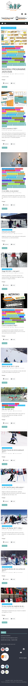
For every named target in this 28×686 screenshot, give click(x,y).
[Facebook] (22, 14)
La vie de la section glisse (11, 55)
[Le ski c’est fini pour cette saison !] (14, 469)
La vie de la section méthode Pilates (15, 56)
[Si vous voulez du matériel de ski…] (14, 588)
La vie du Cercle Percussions (18, 65)
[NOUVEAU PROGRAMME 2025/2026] (14, 31)
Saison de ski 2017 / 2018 (10, 366)
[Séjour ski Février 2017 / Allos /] (14, 510)
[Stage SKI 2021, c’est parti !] (14, 253)
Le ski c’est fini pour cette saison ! (13, 487)
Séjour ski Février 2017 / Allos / (12, 528)
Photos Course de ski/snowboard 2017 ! (13, 451)
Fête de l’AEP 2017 (8, 409)
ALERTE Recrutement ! (5, 635)
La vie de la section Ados (12, 51)
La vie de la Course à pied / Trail (12, 50)
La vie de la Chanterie (13, 405)
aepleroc (13, 73)
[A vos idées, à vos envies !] (14, 153)
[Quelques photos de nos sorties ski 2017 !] (14, 551)
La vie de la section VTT (9, 407)
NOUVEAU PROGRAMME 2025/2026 (13, 70)
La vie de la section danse (12, 53)
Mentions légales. (23, 657)
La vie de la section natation (18, 58)
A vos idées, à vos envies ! (10, 191)
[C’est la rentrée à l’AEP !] (14, 92)
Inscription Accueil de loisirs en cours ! (9, 637)
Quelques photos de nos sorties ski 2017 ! (13, 570)
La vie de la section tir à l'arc (14, 61)
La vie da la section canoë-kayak (8, 46)
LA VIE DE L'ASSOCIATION (10, 48)
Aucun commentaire (20, 73)
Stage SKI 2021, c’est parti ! (11, 271)
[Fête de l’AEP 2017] (14, 388)
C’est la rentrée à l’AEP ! (9, 128)
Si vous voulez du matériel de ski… (13, 606)
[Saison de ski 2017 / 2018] (14, 348)
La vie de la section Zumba (12, 63)
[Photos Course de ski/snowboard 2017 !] (14, 432)
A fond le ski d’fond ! (8, 232)
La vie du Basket (9, 65)
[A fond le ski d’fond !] (14, 214)
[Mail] (25, 14)
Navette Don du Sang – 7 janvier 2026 (9, 639)
